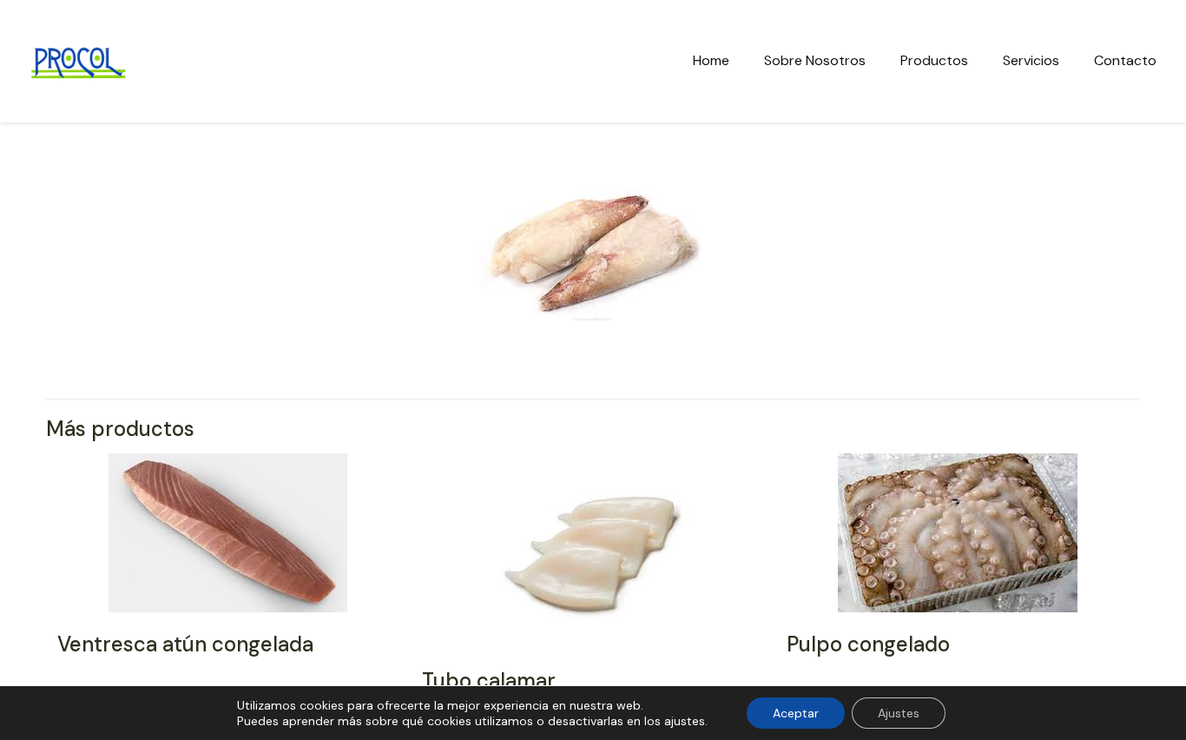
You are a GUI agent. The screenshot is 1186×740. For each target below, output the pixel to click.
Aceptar (796, 713)
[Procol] (78, 61)
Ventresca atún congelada (185, 644)
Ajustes (898, 713)
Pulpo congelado (868, 644)
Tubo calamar (489, 680)
